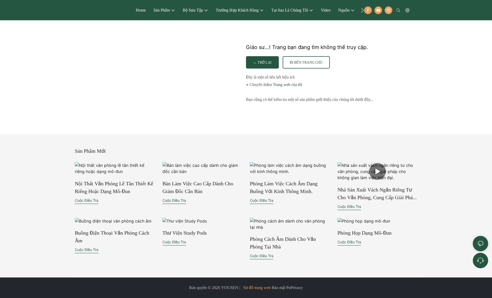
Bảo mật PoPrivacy (287, 287)
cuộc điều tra (86, 200)
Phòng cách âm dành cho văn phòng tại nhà (283, 243)
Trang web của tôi (287, 84)
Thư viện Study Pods (184, 233)
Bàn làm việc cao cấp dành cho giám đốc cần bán (197, 187)
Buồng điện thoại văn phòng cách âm (112, 237)
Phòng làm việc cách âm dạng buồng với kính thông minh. (283, 187)
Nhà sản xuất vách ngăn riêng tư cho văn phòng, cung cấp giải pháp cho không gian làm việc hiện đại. (376, 194)
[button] (362, 10)
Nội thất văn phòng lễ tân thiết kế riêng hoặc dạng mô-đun (114, 187)
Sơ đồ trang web (257, 287)
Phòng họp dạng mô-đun (364, 233)
